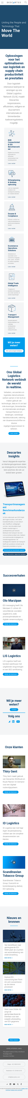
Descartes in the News (8, 1056)
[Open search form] (25, 2)
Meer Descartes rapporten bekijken (15, 554)
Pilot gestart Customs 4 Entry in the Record (13, 1051)
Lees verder (11, 163)
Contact (14, 709)
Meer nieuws (14, 1040)
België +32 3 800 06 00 (14, 1064)
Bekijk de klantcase (11, 624)
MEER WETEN (8, 958)
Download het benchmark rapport (14, 550)
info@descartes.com (14, 1077)
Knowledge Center (7, 1054)
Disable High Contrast (16, 1090)
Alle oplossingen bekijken (14, 351)
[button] (14, 590)
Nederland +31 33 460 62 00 (14, 1070)
